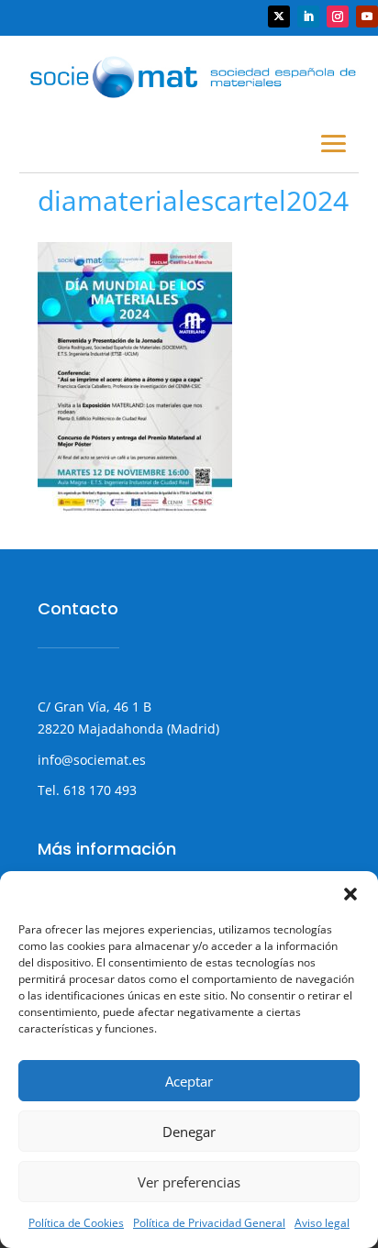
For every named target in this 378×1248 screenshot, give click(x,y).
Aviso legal (322, 1223)
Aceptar (189, 1081)
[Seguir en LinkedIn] (308, 17)
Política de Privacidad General (209, 1223)
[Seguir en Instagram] (338, 17)
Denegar (189, 1131)
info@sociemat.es (92, 759)
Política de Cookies (76, 1223)
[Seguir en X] (279, 17)
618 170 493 (98, 790)
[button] (350, 894)
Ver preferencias (189, 1182)
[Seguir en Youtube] (367, 17)
